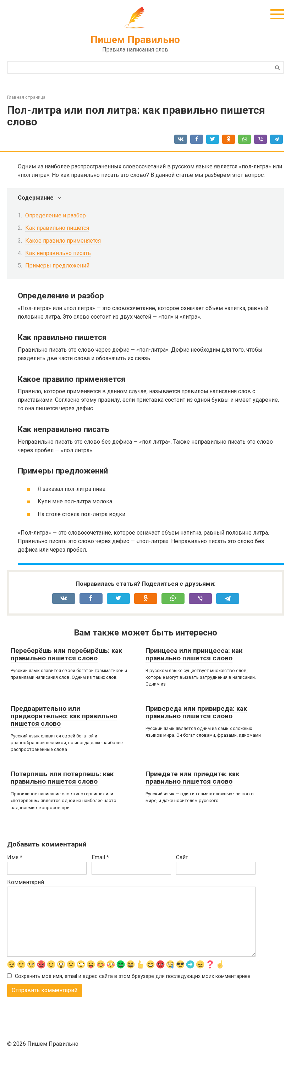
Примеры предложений (57, 265)
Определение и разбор (55, 215)
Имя (14, 857)
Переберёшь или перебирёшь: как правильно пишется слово (66, 654)
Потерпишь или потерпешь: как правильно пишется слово (62, 777)
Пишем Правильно (135, 39)
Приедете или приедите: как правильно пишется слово (192, 777)
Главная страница (26, 97)
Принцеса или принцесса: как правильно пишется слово (194, 654)
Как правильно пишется (57, 227)
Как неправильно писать (58, 253)
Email (100, 857)
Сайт (182, 857)
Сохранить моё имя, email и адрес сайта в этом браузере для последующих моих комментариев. (133, 976)
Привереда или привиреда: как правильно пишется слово (196, 712)
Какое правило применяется (63, 240)
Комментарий (25, 882)
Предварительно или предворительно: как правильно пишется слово (64, 715)
